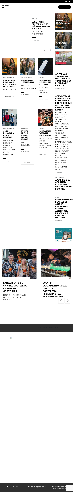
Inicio (21, 7)
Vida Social (27, 7)
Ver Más (27, 163)
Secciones (37, 7)
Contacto (54, 7)
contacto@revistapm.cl (38, 486)
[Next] (67, 300)
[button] (45, 52)
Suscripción (46, 7)
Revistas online (65, 7)
